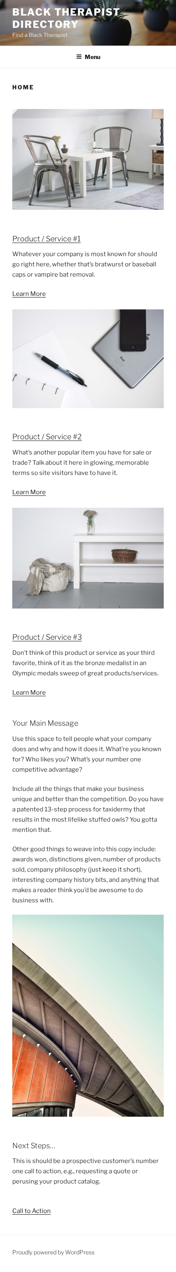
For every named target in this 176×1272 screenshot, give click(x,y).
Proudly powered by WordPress (53, 1252)
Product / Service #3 (47, 637)
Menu (92, 56)
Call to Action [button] (31, 1211)
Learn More (29, 294)
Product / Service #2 (47, 436)
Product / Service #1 (46, 238)
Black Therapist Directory (66, 18)
